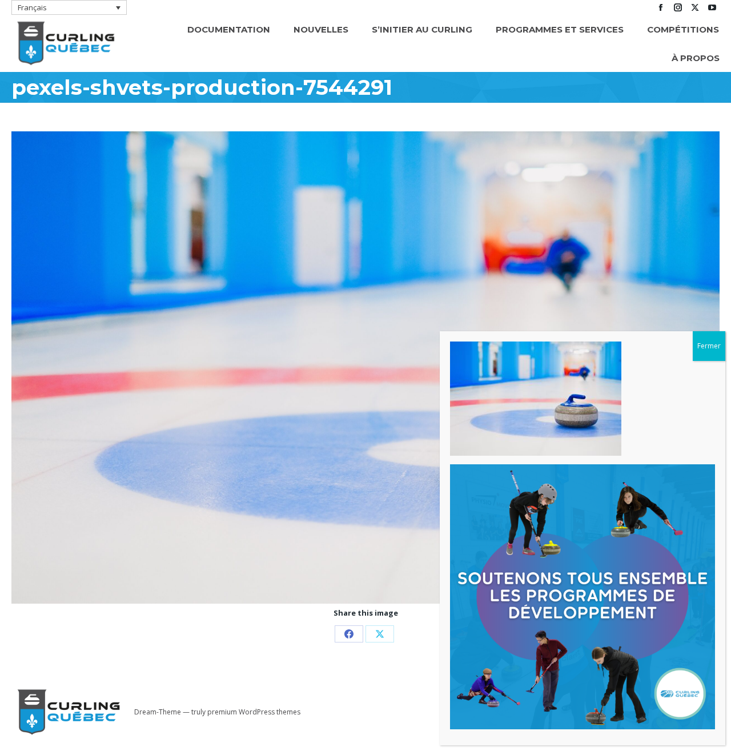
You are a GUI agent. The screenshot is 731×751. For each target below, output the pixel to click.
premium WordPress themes (253, 712)
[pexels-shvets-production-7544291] (365, 367)
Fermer (709, 346)
